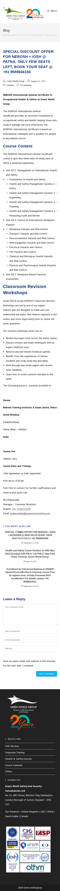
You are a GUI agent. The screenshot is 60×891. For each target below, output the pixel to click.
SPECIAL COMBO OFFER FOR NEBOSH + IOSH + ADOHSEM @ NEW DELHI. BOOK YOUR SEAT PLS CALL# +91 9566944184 (30, 535)
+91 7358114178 (21, 508)
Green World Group (15, 81)
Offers (8, 771)
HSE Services (12, 746)
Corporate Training (15, 752)
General (10, 85)
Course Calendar (13, 765)
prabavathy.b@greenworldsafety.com (30, 513)
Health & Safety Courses (18, 758)
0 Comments (25, 85)
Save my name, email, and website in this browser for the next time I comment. (29, 663)
